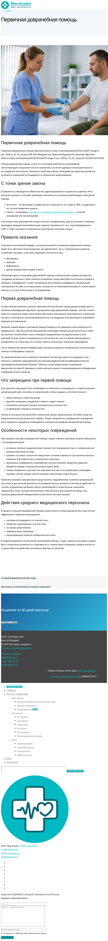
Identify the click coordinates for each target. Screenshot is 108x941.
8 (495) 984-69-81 (9, 665)
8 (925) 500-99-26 (9, 661)
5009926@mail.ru (9, 657)
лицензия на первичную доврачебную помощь (50, 212)
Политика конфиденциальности (16, 648)
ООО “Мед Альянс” (87, 671)
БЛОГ (8, 11)
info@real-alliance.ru (11, 654)
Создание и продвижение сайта (64, 676)
